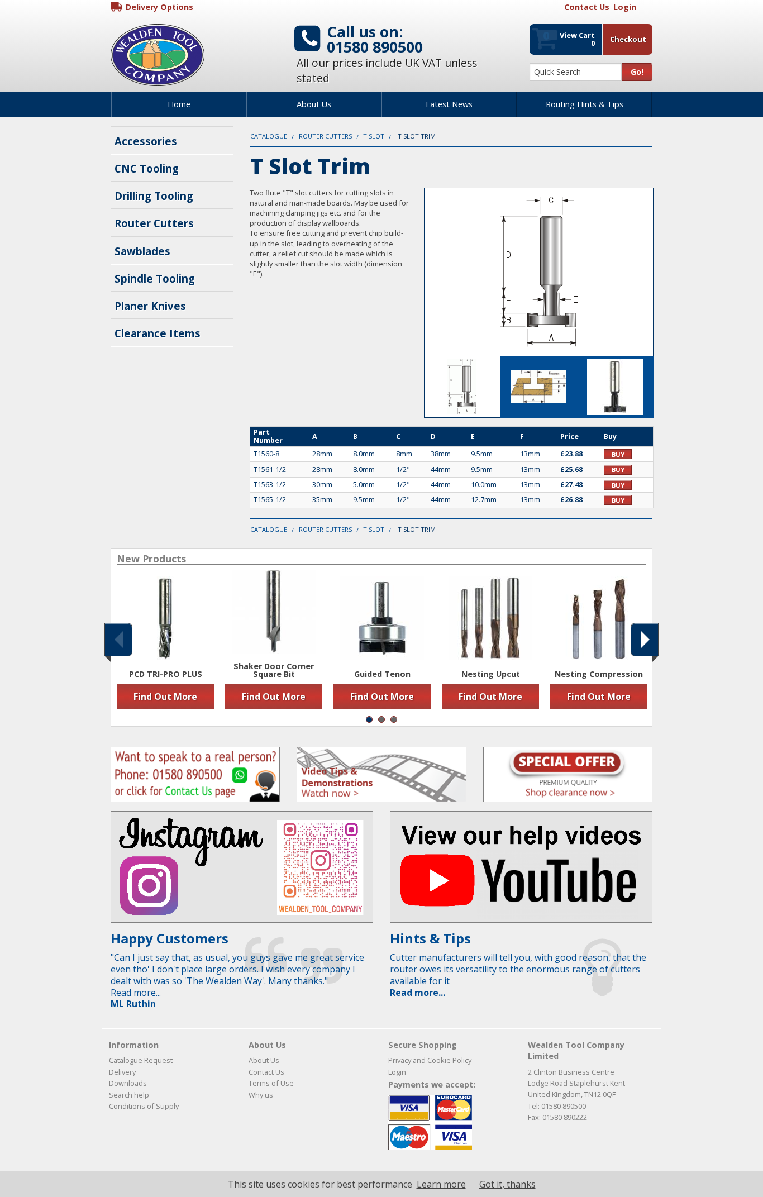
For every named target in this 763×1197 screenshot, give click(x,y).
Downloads (128, 1083)
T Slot (373, 136)
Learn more (441, 1184)
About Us (314, 104)
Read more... (417, 992)
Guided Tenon (382, 674)
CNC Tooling (147, 168)
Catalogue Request (141, 1060)
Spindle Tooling (155, 278)
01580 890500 (375, 46)
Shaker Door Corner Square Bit (273, 670)
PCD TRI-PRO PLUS (165, 674)
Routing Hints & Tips (584, 104)
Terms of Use (271, 1083)
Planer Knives (150, 306)
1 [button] (369, 719)
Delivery (122, 1072)
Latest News (449, 104)
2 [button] (381, 719)
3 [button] (393, 719)
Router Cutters (154, 223)
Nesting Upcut (490, 674)
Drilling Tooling (154, 196)
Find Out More (165, 696)
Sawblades (142, 251)
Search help (129, 1095)
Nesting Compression (599, 674)
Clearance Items (158, 333)
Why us (261, 1095)
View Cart (569, 38)
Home (179, 104)
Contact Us (266, 1072)
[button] (118, 639)
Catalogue (268, 136)
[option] (165, 642)
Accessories (146, 141)
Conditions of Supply (144, 1106)
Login (397, 1072)
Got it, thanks (507, 1184)
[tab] (462, 387)
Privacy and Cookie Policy (429, 1060)
